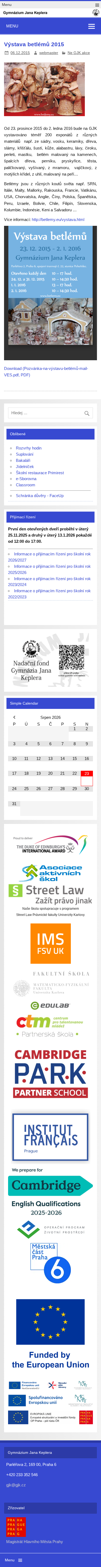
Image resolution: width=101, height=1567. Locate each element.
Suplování (24, 454)
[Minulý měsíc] (14, 717)
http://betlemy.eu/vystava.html (58, 219)
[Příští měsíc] (87, 717)
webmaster (48, 53)
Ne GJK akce (79, 53)
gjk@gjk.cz (16, 1485)
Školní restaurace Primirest (40, 472)
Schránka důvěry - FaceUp (40, 495)
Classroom (25, 485)
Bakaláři (23, 460)
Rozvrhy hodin (28, 448)
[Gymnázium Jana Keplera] (50, 15)
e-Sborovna (26, 478)
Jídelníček (25, 466)
